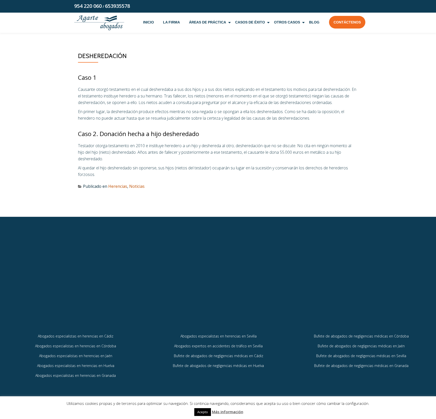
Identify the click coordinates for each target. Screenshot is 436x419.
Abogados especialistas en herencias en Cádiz (75, 336)
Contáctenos (347, 22)
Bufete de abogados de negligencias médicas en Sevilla (361, 355)
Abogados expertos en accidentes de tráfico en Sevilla (218, 346)
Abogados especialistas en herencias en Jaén (75, 355)
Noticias (137, 186)
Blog (314, 22)
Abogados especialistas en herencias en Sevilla (218, 336)
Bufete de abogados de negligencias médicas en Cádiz (218, 355)
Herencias (117, 186)
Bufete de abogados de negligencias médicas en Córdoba (361, 336)
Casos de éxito (250, 22)
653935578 (117, 6)
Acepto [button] (202, 412)
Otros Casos (287, 22)
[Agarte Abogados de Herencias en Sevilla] (99, 23)
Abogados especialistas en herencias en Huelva (75, 365)
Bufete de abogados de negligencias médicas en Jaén (361, 346)
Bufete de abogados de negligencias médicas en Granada (361, 365)
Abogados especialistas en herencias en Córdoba (75, 346)
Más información (227, 411)
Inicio (148, 22)
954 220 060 (88, 6)
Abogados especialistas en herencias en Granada (75, 375)
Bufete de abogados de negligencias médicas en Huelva (218, 365)
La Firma (171, 22)
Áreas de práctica (207, 22)
